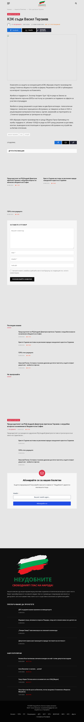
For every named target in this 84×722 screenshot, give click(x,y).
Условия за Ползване (43, 717)
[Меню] (8, 3)
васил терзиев (13, 134)
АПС (68, 714)
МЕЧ (63, 714)
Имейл (16, 493)
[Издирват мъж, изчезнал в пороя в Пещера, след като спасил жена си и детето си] (12, 622)
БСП (44, 714)
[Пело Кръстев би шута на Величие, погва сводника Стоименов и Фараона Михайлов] (12, 692)
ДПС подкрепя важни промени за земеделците (35, 609)
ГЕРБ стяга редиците (14, 211)
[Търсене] (76, 3)
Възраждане (31, 714)
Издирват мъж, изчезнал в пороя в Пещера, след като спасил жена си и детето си (47, 620)
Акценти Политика (13, 14)
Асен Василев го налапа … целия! (30, 669)
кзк (21, 134)
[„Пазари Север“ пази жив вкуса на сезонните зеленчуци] (12, 632)
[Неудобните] (42, 3)
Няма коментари (38, 24)
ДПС (39, 714)
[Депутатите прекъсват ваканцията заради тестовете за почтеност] (12, 643)
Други (74, 714)
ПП (24, 714)
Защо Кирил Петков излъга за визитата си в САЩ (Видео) (38, 679)
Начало (12, 714)
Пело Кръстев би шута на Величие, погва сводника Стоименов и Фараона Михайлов (44, 691)
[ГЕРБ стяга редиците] (24, 199)
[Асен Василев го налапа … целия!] (12, 671)
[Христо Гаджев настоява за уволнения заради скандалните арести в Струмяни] (60, 166)
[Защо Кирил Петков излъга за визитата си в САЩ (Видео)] (12, 681)
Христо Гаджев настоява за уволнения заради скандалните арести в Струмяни (59, 179)
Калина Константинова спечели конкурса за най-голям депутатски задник (44, 658)
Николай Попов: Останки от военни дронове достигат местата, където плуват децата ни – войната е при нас (46, 364)
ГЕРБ (19, 714)
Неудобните (17, 24)
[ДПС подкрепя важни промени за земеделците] (12, 612)
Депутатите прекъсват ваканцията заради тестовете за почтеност (41, 641)
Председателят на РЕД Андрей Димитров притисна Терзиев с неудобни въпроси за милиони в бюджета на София (22, 180)
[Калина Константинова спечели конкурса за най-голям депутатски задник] (12, 660)
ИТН (49, 714)
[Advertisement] (42, 305)
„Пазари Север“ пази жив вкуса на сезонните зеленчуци (37, 630)
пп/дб (27, 134)
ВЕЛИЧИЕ (56, 714)
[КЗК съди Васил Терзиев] (42, 57)
